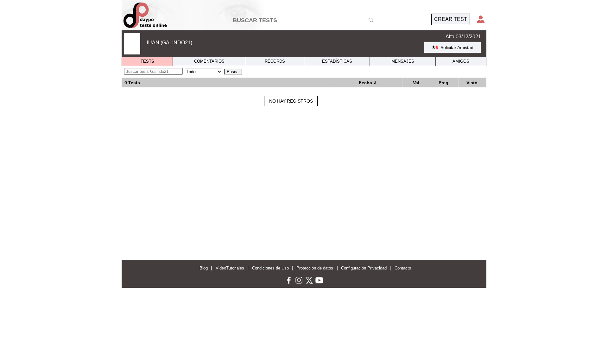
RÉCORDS (275, 61)
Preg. (444, 82)
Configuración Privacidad (364, 268)
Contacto (403, 268)
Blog (204, 268)
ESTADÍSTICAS (337, 61)
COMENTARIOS (209, 61)
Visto (472, 82)
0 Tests (132, 82)
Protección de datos (314, 268)
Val (416, 82)
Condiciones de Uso (270, 268)
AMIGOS (461, 61)
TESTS (147, 61)
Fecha (368, 82)
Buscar (233, 71)
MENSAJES (402, 61)
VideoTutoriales (230, 268)
